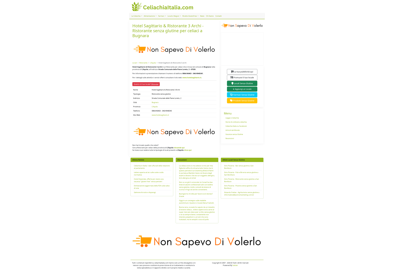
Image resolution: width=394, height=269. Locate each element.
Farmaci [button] (161, 16)
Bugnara (155, 102)
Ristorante (143, 63)
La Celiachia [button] (136, 16)
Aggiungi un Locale (242, 89)
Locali (134, 63)
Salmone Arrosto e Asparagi (145, 192)
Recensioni (230, 138)
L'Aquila (153, 63)
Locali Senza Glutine (243, 83)
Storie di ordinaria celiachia (236, 122)
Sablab (235, 265)
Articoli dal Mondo (233, 130)
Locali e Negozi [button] (174, 16)
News (202, 16)
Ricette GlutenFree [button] (189, 16)
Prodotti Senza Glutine (243, 100)
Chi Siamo (210, 16)
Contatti (218, 16)
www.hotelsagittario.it (191, 77)
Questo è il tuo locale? (146, 84)
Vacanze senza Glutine (234, 134)
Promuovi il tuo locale (243, 77)
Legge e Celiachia (232, 118)
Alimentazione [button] (149, 16)
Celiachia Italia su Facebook (236, 126)
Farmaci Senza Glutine (243, 94)
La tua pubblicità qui (243, 71)
